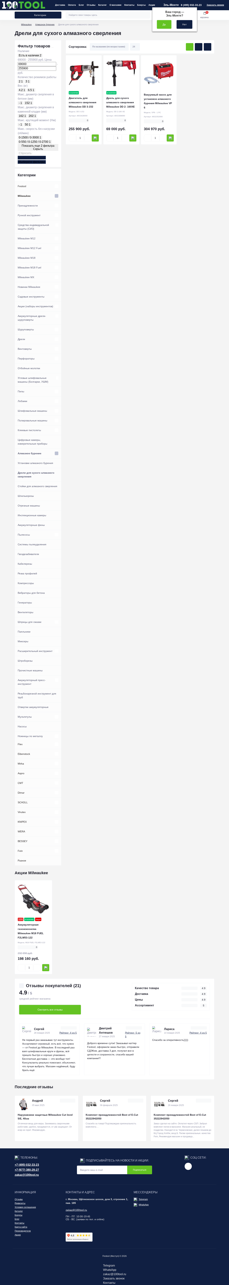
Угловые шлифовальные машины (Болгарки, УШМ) (33, 380)
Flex (20, 744)
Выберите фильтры (32, 157)
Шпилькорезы (26, 495)
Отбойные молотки (29, 368)
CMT (20, 783)
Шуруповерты (26, 329)
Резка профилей (27, 573)
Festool (22, 186)
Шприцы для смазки (29, 622)
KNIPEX (22, 821)
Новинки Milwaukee (29, 286)
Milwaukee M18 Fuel (29, 267)
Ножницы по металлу (30, 736)
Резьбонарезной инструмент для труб (37, 695)
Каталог (102, 5)
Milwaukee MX (26, 277)
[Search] (147, 15)
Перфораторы (26, 358)
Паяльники (24, 631)
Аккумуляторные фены (31, 525)
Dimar (21, 792)
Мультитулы (25, 716)
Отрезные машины (29, 505)
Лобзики (22, 401)
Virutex (22, 812)
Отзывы (91, 5)
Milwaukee (26, 24)
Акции (151, 5)
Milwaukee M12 (26, 238)
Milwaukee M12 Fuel (29, 248)
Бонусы (141, 5)
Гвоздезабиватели (28, 554)
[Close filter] (52, 47)
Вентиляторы (25, 612)
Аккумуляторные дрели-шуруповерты (32, 318)
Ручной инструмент (29, 215)
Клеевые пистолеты (29, 430)
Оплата (72, 5)
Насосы (22, 726)
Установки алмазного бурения (35, 463)
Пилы (21, 391)
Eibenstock (24, 753)
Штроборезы (25, 660)
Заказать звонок (215, 5)
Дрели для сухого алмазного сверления (36, 474)
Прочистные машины (30, 670)
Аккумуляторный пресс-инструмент (32, 682)
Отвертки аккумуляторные (33, 707)
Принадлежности (28, 205)
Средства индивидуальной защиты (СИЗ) (33, 227)
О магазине (115, 5)
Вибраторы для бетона (31, 592)
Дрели (21, 339)
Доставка (60, 5)
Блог (81, 5)
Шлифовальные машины (32, 410)
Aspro (21, 773)
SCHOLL (23, 802)
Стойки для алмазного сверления (37, 486)
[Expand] (56, 186)
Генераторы (25, 602)
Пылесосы (24, 534)
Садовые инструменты (31, 296)
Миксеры (23, 641)
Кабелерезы (25, 563)
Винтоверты (25, 348)
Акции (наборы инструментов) (35, 306)
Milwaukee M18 (26, 257)
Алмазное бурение (45, 24)
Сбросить (25, 153)
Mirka (21, 763)
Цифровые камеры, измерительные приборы (32, 441)
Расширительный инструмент (35, 651)
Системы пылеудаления (32, 544)
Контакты (129, 5)
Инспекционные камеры (32, 515)
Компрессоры (26, 583)
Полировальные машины (32, 420)
